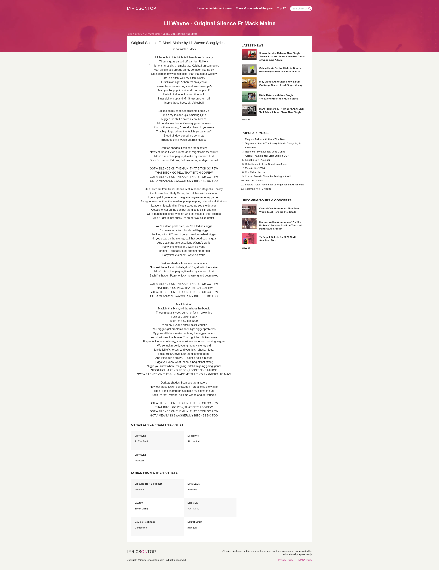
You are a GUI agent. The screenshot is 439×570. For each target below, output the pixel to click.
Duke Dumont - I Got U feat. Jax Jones (266, 164)
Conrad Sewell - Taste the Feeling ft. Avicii (267, 176)
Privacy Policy (285, 560)
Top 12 (281, 8)
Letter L (138, 34)
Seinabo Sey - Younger (257, 159)
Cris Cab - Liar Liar (255, 172)
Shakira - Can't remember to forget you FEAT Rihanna (274, 184)
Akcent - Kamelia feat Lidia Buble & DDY (267, 155)
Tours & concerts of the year (254, 8)
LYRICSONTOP (141, 8)
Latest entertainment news (214, 8)
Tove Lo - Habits (254, 180)
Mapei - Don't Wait (255, 168)
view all (246, 119)
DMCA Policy (305, 560)
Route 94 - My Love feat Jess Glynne (265, 151)
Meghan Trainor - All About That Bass (265, 139)
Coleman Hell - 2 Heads (258, 188)
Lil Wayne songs (152, 34)
